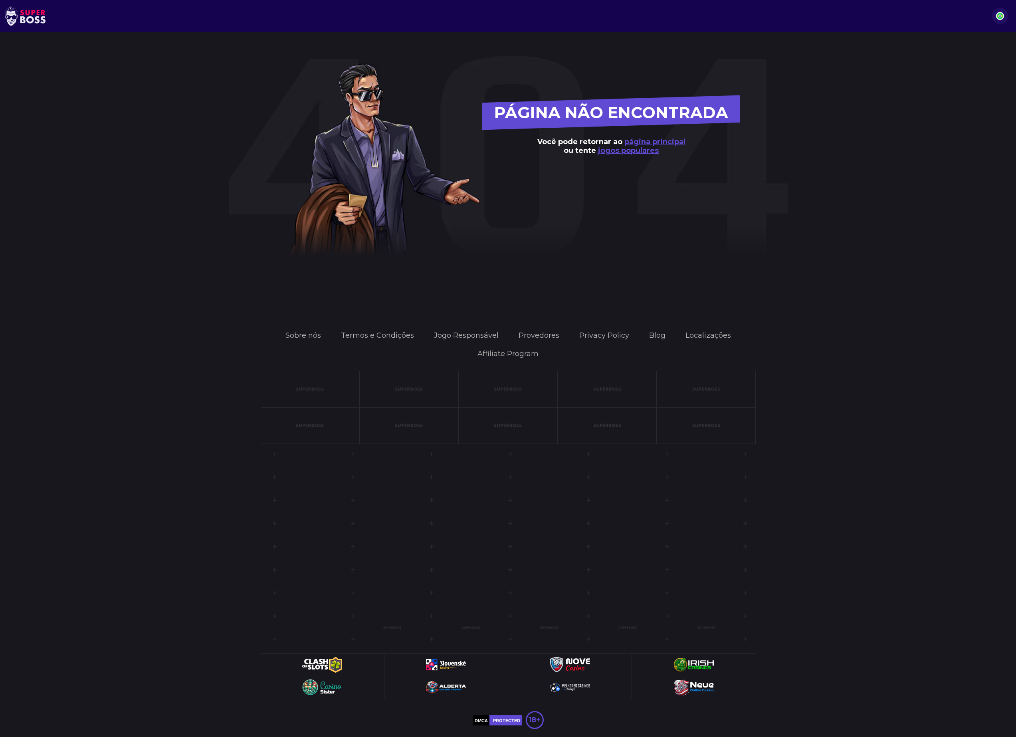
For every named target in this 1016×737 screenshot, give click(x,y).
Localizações (708, 335)
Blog (657, 335)
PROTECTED (506, 720)
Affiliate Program (508, 353)
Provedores (539, 335)
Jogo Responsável (466, 335)
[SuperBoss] (25, 16)
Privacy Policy (604, 335)
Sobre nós (303, 335)
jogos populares (628, 150)
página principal (654, 141)
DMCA (481, 720)
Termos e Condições (377, 335)
